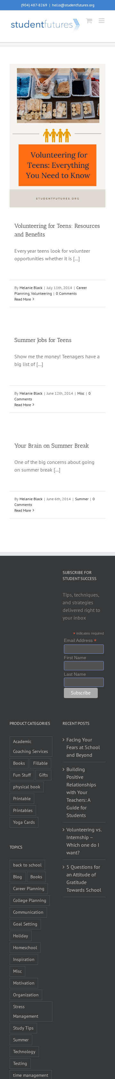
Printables (23, 810)
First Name (75, 657)
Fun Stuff (22, 775)
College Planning (29, 900)
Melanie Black (30, 287)
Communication (28, 912)
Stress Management (25, 1011)
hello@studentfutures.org (73, 5)
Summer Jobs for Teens (43, 340)
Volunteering (41, 293)
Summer (81, 498)
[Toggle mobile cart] (89, 20)
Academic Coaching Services (30, 746)
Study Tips (23, 1028)
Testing (20, 1063)
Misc (80, 393)
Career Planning (28, 888)
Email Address (80, 640)
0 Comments (66, 293)
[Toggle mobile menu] (102, 20)
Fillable (40, 763)
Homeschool (25, 947)
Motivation (23, 983)
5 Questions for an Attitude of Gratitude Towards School (83, 878)
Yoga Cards (24, 822)
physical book (26, 787)
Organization (26, 995)
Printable (22, 798)
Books (19, 763)
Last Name (75, 674)
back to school (27, 865)
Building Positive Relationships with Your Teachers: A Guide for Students (81, 792)
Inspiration (23, 959)
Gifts (43, 775)
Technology (24, 1051)
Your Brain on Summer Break (51, 445)
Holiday (20, 936)
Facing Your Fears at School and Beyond (83, 747)
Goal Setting (25, 924)
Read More (22, 299)
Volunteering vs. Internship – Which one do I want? (83, 841)
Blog (17, 877)
